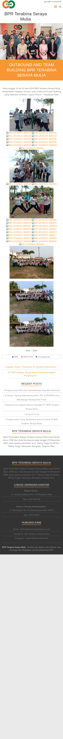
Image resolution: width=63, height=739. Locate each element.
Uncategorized (44, 357)
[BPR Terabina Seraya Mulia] (9, 4)
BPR (16, 357)
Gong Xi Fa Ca (32, 414)
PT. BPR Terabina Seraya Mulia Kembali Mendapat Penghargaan (31, 374)
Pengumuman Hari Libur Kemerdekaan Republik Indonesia (32, 390)
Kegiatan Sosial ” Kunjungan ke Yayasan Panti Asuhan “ (30, 367)
